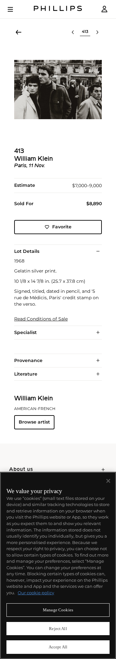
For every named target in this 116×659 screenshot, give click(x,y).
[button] (58, 89)
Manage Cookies (58, 609)
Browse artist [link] (34, 422)
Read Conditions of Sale (41, 319)
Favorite (62, 227)
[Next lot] (97, 32)
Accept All (58, 647)
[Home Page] (58, 9)
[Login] (104, 9)
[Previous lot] (72, 32)
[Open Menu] (15, 9)
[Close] (108, 481)
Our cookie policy (36, 592)
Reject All (58, 628)
